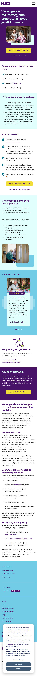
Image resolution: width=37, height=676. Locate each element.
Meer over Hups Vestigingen (20, 190)
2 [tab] (18, 329)
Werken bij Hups (7, 618)
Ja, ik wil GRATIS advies (19, 184)
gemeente (10, 543)
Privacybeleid (9, 644)
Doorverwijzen (7, 622)
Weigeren (18, 668)
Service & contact (8, 608)
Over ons (5, 605)
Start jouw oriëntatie (18, 50)
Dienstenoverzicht (8, 574)
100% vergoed (16, 83)
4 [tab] (21, 329)
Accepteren (18, 664)
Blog (3, 615)
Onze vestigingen (8, 612)
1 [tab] (16, 329)
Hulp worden (6, 591)
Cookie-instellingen (18, 659)
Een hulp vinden (7, 570)
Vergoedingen (7, 577)
